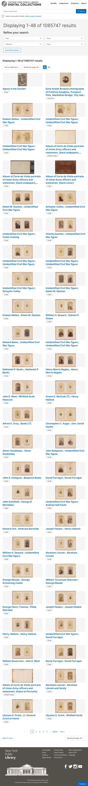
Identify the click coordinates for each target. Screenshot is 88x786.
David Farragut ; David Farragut (64, 477)
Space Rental (46, 757)
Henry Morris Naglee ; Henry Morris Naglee (62, 371)
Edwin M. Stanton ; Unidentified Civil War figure (20, 208)
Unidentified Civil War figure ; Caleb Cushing (19, 235)
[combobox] (39, 11)
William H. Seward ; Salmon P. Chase (62, 317)
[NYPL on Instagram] (75, 766)
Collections (63, 3)
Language (72, 755)
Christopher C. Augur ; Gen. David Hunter (65, 425)
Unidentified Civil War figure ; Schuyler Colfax (19, 290)
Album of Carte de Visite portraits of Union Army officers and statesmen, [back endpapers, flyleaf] (65, 151)
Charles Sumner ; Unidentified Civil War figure (65, 235)
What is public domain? (33, 16)
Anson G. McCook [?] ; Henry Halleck (62, 398)
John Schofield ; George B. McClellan (17, 503)
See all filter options (12, 50)
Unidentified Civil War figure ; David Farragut (62, 636)
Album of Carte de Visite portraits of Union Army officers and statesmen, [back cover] (65, 179)
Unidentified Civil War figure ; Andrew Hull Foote (62, 503)
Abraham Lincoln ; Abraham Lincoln (61, 554)
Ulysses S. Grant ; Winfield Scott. (64, 715)
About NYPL (73, 752)
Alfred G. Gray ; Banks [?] (17, 423)
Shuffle (54, 3)
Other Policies (58, 752)
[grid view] (45, 67)
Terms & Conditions (60, 755)
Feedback (82, 784)
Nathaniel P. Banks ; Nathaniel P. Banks (21, 371)
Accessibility (46, 750)
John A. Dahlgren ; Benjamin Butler (22, 477)
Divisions (75, 3)
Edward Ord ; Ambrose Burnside (21, 528)
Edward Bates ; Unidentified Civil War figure (21, 344)
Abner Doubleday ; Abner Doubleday (17, 452)
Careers (45, 755)
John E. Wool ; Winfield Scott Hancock (19, 398)
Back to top (7, 738)
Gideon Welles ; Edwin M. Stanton (21, 315)
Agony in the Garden (14, 88)
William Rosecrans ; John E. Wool (21, 661)
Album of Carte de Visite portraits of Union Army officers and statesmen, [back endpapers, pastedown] (22, 181)
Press (44, 752)
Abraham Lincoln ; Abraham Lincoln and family (61, 687)
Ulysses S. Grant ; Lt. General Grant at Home (19, 717)
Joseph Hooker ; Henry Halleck (63, 528)
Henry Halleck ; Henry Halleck (19, 634)
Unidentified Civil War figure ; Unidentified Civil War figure (62, 121)
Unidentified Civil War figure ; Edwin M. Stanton (62, 290)
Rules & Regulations (75, 750)
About (83, 3)
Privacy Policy (58, 750)
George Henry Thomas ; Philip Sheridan (19, 609)
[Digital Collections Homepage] (21, 3)
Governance (58, 757)
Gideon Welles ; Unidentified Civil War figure (21, 121)
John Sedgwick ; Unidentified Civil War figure (65, 452)
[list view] (48, 67)
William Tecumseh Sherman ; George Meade (62, 581)
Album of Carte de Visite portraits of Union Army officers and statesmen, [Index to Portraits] (22, 688)
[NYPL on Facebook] (66, 766)
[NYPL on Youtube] (80, 766)
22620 (55, 732)
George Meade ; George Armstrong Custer (16, 581)
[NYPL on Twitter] (71, 766)
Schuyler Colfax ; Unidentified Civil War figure (65, 208)
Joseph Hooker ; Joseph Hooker (64, 607)
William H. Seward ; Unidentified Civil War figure (21, 554)
